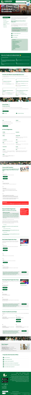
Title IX (18, 374)
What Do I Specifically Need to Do (16, 42)
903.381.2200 (4, 388)
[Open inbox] (3, 393)
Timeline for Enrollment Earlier (15, 41)
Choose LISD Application (6, 21)
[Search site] (25, 1)
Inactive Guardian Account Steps (15, 47)
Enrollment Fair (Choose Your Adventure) (6, 24)
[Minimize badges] (25, 3)
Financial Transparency (14, 374)
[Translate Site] (24, 1)
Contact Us (21, 374)
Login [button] (28, 1)
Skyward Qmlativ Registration (15, 45)
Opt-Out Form (13, 391)
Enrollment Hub (5, 17)
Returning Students (5, 22)
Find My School (5, 25)
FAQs (12, 49)
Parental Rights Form (26, 374)
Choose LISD (13, 44)
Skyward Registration (23, 85)
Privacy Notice (17, 391)
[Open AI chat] (4, 393)
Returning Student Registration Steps (16, 46)
